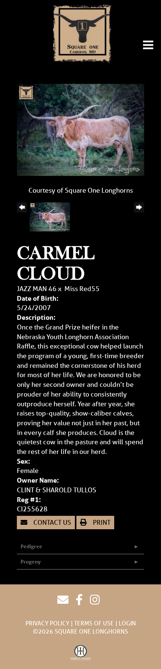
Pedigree (31, 546)
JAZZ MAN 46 (37, 288)
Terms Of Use (94, 623)
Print (100, 522)
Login (127, 623)
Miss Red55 (82, 288)
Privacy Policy (47, 623)
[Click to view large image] (80, 129)
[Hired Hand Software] (80, 653)
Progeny (31, 561)
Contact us (51, 522)
